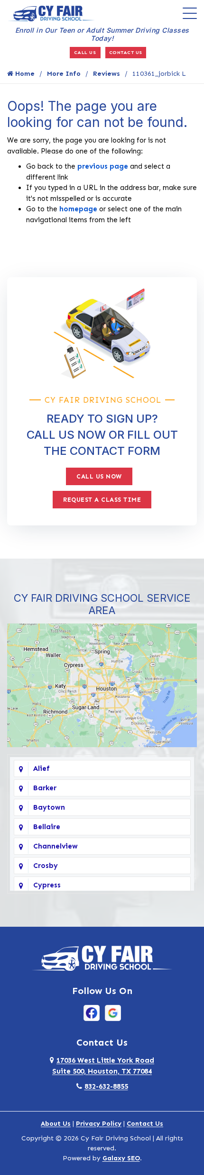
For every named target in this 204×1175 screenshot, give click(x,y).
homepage (78, 209)
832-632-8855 (106, 1086)
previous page (102, 166)
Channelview (55, 846)
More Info (64, 74)
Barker (44, 788)
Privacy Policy (98, 1124)
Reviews (106, 74)
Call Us (85, 52)
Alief (41, 768)
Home (24, 74)
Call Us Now (99, 476)
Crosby (45, 865)
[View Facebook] (91, 1012)
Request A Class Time (102, 499)
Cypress (47, 885)
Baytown (49, 807)
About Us (56, 1124)
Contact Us (125, 52)
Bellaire (46, 826)
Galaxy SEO (121, 1158)
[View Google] (112, 1012)
